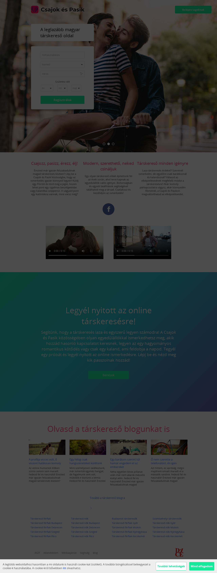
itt (64, 568)
